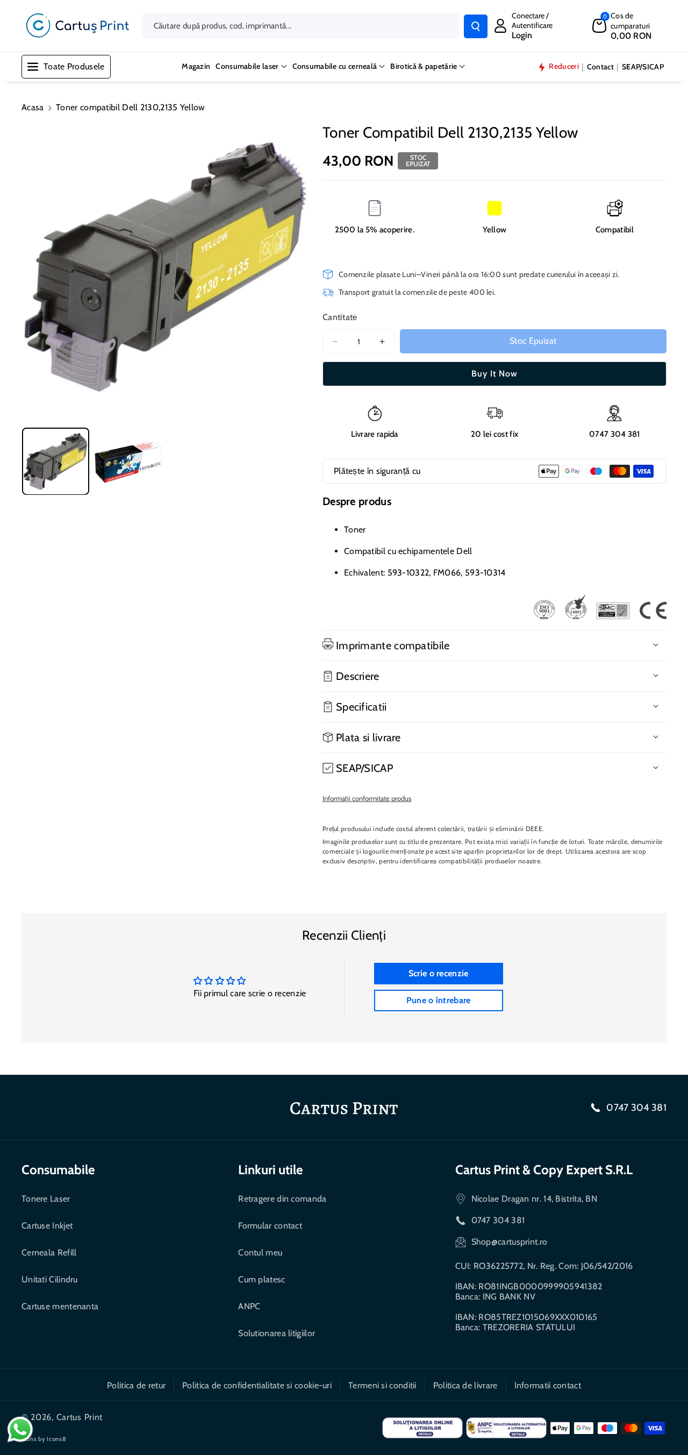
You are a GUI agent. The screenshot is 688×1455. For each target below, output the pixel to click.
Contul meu (260, 1252)
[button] (629, 25)
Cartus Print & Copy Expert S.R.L (544, 1169)
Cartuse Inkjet (47, 1225)
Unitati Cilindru (50, 1279)
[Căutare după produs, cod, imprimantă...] (476, 26)
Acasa (33, 107)
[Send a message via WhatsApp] (20, 1429)
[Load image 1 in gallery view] (55, 461)
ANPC (249, 1306)
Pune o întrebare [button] (438, 1000)
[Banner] (599, 606)
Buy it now (494, 373)
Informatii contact (547, 1385)
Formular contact (270, 1225)
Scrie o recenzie (438, 973)
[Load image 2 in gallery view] (128, 461)
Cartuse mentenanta (60, 1306)
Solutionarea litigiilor (276, 1333)
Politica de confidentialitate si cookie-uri (257, 1385)
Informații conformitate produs (366, 798)
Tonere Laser (46, 1199)
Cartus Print (79, 1417)
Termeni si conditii (382, 1385)
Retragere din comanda (282, 1199)
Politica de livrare (465, 1385)
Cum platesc (261, 1279)
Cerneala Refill (49, 1252)
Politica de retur (136, 1385)
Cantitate (339, 317)
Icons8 (56, 1439)
